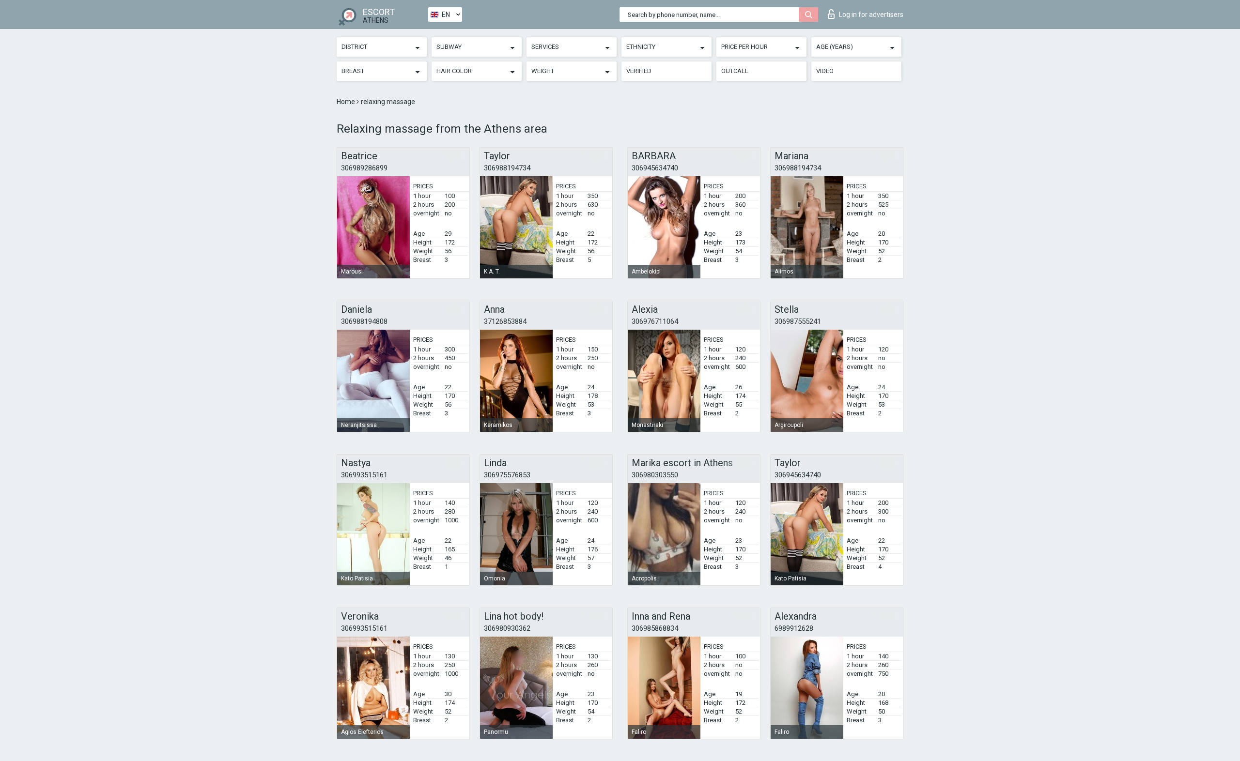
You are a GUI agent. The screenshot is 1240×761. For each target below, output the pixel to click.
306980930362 (507, 628)
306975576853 (507, 475)
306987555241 (798, 321)
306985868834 (655, 628)
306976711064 (655, 321)
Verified (638, 71)
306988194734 (507, 168)
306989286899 (364, 168)
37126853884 (505, 321)
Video (825, 71)
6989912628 (794, 628)
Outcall (734, 71)
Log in (871, 14)
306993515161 (364, 475)
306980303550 (655, 475)
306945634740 (655, 168)
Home (346, 102)
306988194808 (364, 321)
